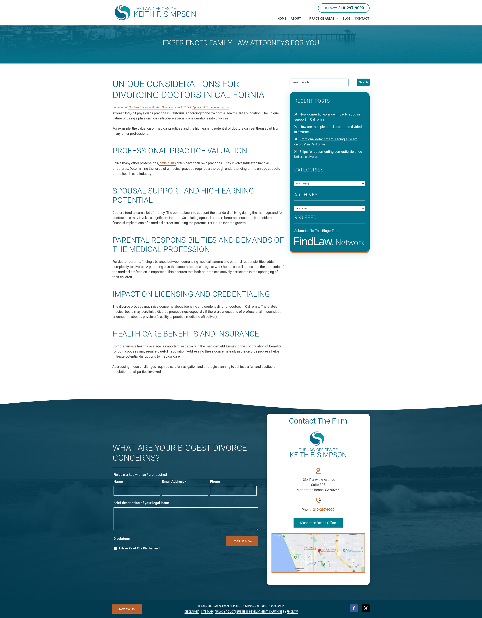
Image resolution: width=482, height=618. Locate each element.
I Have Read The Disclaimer (139, 548)
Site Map (207, 611)
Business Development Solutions (259, 611)
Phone (215, 481)
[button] (478, 590)
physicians (167, 163)
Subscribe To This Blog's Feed (316, 231)
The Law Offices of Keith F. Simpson (150, 107)
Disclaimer (122, 539)
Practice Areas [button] (321, 18)
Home (282, 18)
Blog (346, 18)
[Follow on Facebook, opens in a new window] (354, 608)
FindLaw (292, 611)
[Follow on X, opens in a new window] (366, 608)
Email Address (174, 481)
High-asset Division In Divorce (210, 107)
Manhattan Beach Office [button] (318, 523)
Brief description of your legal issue (141, 503)
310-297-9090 (351, 8)
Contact (362, 18)
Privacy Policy (225, 611)
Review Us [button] (127, 609)
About (296, 18)
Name (118, 481)
